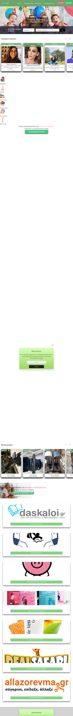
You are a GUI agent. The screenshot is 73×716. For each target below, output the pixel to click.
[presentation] (65, 38)
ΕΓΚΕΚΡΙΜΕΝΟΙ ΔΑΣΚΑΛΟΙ (36, 524)
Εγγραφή (69, 2)
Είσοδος (61, 2)
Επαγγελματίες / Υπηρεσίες (32, 3)
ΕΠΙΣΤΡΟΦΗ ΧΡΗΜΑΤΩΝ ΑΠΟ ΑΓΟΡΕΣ (36, 582)
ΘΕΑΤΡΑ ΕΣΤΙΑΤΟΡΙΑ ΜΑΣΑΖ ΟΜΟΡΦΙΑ (36, 668)
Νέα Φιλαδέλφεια (55, 70)
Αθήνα (33, 70)
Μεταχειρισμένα (49, 3)
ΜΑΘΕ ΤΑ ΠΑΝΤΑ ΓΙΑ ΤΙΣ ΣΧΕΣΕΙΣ (36, 611)
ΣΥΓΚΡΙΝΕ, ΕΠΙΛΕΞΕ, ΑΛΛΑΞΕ (36, 697)
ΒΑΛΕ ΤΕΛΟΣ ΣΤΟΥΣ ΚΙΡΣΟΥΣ (36, 640)
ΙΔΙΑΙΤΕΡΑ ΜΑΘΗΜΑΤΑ (36, 553)
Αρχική (19, 3)
